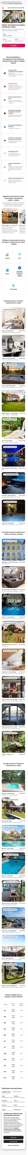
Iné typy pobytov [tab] (17, 1091)
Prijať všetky (13, 1137)
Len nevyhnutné (13, 1141)
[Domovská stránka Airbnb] (3, 7)
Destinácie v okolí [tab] (6, 1091)
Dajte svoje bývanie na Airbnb (16, 8)
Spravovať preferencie (13, 1145)
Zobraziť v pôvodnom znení (15, 3)
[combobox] (13, 36)
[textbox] (7, 41)
